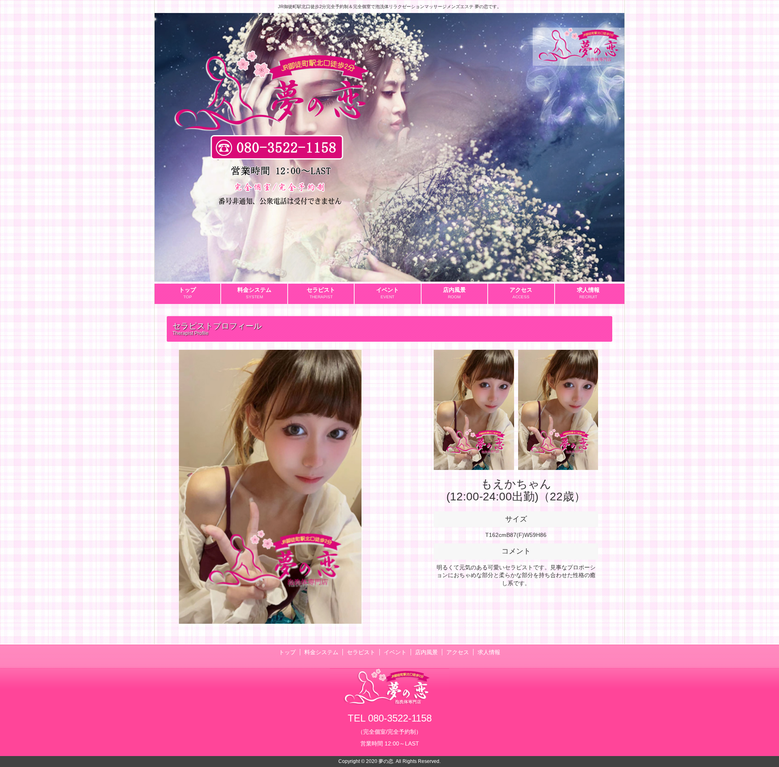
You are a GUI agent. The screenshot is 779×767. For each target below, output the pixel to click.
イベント (395, 652)
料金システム (321, 652)
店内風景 (426, 652)
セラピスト (361, 652)
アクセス (457, 652)
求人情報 (489, 652)
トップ (287, 652)
